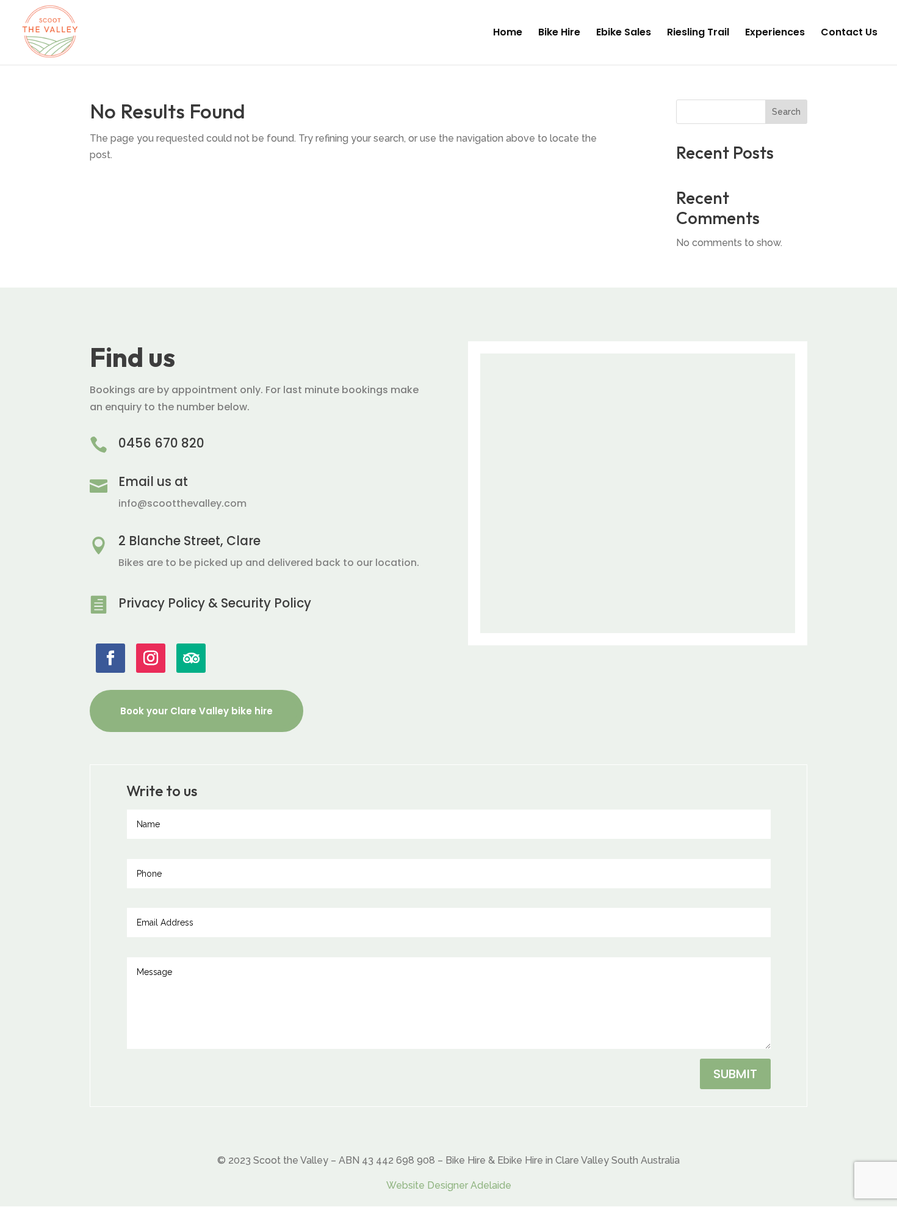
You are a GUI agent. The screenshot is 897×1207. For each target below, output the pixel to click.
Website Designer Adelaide (448, 1185)
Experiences (775, 33)
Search (786, 112)
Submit (735, 1073)
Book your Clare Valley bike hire (196, 711)
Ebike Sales (623, 33)
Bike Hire (559, 33)
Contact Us (849, 33)
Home (507, 33)
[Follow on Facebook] (110, 658)
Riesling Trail (698, 33)
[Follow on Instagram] (150, 658)
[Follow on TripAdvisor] (191, 658)
